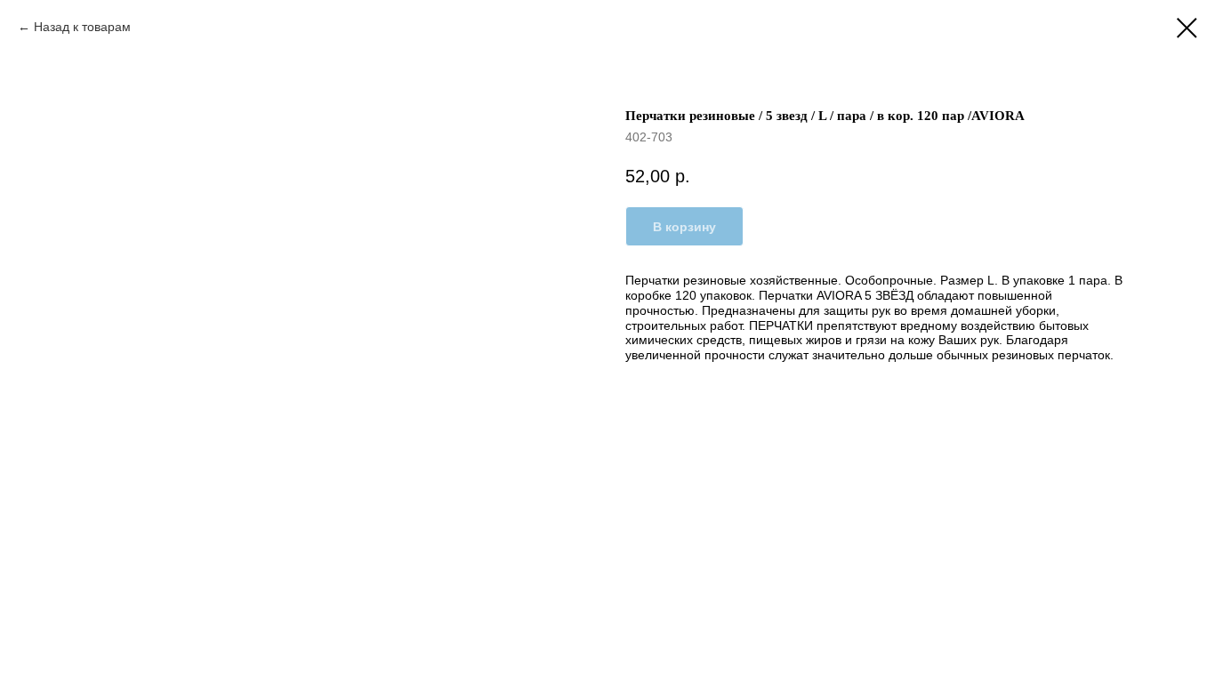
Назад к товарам (84, 27)
